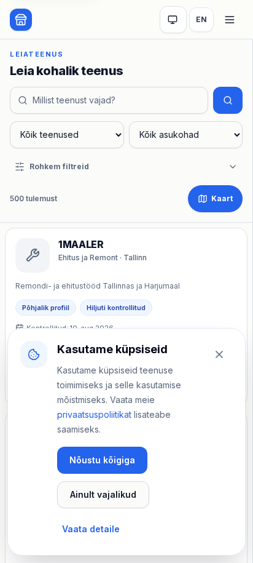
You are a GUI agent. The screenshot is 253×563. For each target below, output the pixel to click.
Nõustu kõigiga (102, 460)
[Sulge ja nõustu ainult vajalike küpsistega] (219, 354)
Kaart (222, 198)
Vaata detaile (91, 529)
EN (201, 19)
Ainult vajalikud (103, 494)
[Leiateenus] (21, 20)
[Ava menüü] (229, 19)
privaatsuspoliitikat (94, 414)
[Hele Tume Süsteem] (173, 19)
